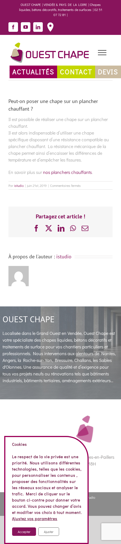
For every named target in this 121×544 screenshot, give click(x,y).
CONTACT (76, 71)
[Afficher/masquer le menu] (102, 52)
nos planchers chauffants (67, 172)
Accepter (24, 531)
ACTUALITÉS (33, 71)
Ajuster (48, 531)
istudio (19, 185)
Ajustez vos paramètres (34, 518)
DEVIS (108, 71)
